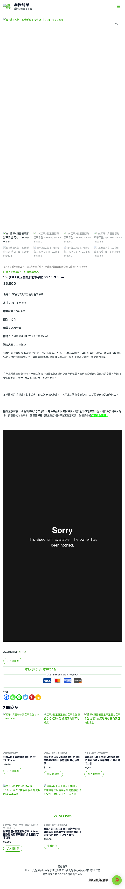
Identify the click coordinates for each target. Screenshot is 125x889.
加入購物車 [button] (13, 771)
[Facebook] (6, 697)
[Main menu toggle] (118, 6)
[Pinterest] (32, 697)
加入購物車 (13, 661)
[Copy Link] (38, 697)
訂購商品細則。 (99, 415)
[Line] (19, 697)
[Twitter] (25, 697)
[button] (116, 23)
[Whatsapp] (13, 697)
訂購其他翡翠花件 (32, 266)
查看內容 (52, 845)
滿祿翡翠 (21, 4)
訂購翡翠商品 (16, 266)
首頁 (5, 266)
